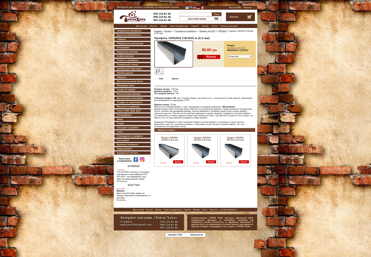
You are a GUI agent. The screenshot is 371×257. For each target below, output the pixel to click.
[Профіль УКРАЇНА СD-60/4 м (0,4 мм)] (169, 158)
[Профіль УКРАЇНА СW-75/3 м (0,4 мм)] (235, 158)
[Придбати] (209, 57)
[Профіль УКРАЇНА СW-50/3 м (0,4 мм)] (202, 158)
